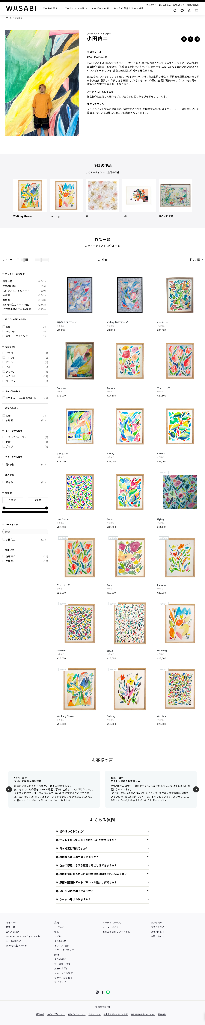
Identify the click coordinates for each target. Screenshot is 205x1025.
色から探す (60, 959)
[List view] (18, 260)
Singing (111, 388)
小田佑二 (18, 17)
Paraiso (61, 388)
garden (161, 716)
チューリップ (63, 585)
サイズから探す (62, 963)
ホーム (9, 17)
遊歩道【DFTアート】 (67, 322)
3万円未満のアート (16, 940)
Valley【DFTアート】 (118, 322)
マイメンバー (61, 982)
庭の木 (110, 650)
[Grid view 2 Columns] (22, 260)
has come (63, 519)
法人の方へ (151, 4)
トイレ (57, 936)
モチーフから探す (63, 977)
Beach (110, 519)
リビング (59, 927)
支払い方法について (56, 1014)
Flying (160, 519)
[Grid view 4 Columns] (31, 260)
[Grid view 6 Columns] (44, 260)
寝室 (56, 931)
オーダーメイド (110, 927)
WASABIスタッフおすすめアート (23, 936)
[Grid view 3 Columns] (26, 260)
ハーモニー (162, 322)
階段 (56, 954)
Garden (61, 650)
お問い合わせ (193, 4)
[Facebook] (102, 992)
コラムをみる (158, 927)
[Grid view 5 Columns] (38, 260)
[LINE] (108, 992)
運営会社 (40, 1014)
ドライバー (62, 453)
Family (111, 585)
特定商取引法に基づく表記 (116, 1014)
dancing (162, 650)
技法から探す (61, 968)
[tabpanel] (30, 198)
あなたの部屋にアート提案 (116, 931)
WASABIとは (178, 4)
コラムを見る (165, 4)
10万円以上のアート (16, 945)
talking (111, 716)
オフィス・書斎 (61, 945)
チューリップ (163, 388)
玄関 (56, 922)
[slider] (4, 507)
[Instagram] (97, 992)
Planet (161, 453)
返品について (95, 1014)
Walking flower (65, 716)
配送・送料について (77, 1014)
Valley (110, 453)
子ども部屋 (60, 940)
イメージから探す (63, 973)
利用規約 (162, 1014)
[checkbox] (26, 326)
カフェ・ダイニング (64, 950)
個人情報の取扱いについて (143, 1014)
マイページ (12, 922)
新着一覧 (10, 927)
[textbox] (12, 500)
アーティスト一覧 (111, 922)
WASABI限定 (12, 931)
